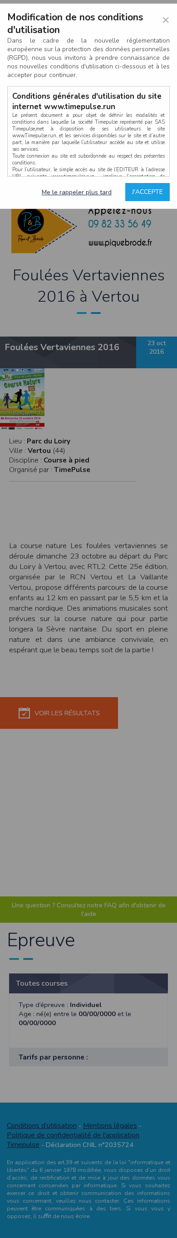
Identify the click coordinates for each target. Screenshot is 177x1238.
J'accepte (147, 192)
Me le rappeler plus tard (77, 192)
